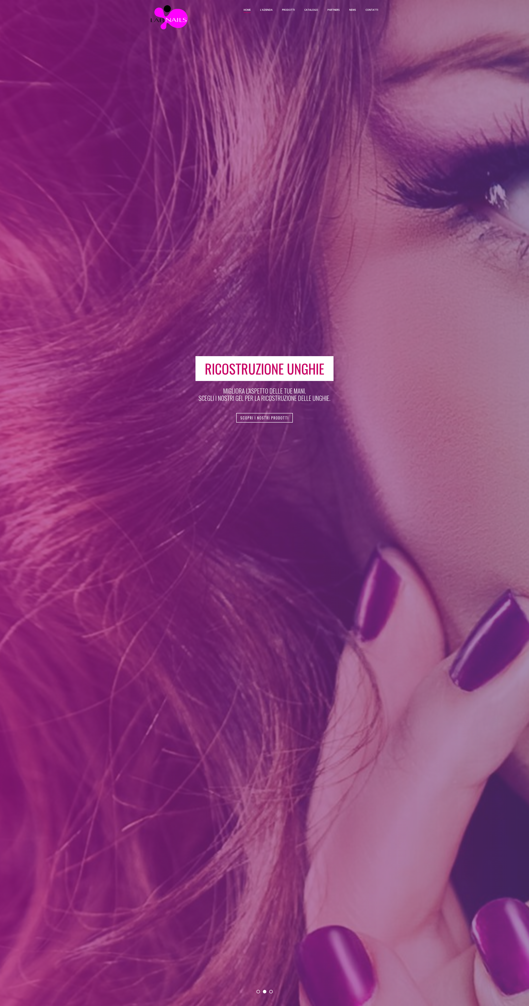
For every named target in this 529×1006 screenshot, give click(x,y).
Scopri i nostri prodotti (264, 417)
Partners (334, 10)
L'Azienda (266, 10)
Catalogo (311, 10)
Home (247, 10)
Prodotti (288, 10)
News (352, 10)
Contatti (372, 10)
